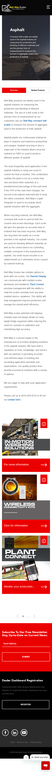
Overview (14, 90)
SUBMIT (26, 656)
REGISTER (26, 704)
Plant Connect (37, 284)
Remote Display (38, 276)
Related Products (38, 90)
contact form (14, 400)
